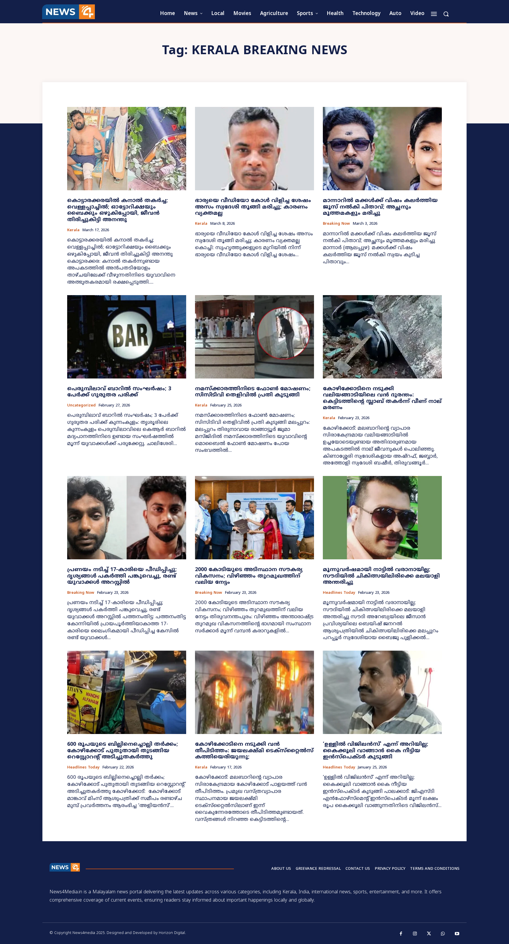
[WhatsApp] (443, 934)
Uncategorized (81, 406)
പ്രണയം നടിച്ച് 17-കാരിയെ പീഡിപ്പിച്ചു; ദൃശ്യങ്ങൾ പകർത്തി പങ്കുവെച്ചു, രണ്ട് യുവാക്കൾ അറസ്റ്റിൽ (122, 576)
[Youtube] (457, 934)
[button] (446, 14)
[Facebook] (401, 934)
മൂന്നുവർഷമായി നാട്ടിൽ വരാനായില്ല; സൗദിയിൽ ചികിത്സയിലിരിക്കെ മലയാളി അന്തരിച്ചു (381, 576)
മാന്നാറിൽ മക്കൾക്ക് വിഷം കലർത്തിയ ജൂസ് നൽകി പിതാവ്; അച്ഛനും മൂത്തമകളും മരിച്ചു (380, 207)
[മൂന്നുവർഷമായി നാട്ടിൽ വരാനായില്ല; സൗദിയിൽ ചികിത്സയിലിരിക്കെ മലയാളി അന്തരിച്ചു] (382, 517)
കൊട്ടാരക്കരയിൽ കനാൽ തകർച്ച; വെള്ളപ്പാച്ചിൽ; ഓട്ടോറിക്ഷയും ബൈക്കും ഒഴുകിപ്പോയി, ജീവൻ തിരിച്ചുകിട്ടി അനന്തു (117, 210)
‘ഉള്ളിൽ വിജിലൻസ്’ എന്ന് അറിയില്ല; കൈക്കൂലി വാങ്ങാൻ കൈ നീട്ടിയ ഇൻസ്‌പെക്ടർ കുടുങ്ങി (375, 751)
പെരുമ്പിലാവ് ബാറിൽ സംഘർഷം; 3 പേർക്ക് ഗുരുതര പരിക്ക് (119, 392)
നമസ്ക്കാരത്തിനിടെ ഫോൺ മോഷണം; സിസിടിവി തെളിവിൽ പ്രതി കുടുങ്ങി (252, 392)
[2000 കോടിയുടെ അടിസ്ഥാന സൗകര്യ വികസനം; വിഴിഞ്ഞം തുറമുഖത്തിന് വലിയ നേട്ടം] (254, 517)
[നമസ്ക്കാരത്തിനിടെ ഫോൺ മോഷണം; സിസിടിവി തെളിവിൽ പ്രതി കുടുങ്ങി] (254, 336)
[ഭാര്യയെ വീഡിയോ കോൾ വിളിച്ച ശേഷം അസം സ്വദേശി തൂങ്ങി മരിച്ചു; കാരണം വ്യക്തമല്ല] (254, 148)
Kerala (73, 230)
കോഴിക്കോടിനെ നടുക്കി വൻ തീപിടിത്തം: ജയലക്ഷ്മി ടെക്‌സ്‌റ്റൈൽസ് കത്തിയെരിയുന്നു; (254, 751)
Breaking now (336, 224)
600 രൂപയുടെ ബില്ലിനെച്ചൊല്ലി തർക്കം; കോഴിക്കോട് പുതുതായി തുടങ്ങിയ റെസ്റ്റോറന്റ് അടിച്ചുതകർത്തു (122, 751)
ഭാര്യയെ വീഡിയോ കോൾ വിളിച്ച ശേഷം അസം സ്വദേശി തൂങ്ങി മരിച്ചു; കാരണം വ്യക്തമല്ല (253, 207)
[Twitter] (429, 934)
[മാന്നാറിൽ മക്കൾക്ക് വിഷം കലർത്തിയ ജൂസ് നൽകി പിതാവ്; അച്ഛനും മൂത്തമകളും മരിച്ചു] (382, 148)
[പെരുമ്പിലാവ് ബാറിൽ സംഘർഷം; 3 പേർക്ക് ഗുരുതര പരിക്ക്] (126, 336)
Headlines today (339, 593)
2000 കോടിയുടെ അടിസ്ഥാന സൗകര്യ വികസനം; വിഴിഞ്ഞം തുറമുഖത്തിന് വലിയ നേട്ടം (249, 576)
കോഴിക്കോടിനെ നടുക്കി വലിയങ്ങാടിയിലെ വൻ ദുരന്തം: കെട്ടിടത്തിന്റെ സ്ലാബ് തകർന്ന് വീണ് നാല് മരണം (382, 398)
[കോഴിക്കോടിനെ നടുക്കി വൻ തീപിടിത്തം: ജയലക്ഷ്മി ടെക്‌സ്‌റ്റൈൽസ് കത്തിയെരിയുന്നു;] (254, 692)
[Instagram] (415, 934)
